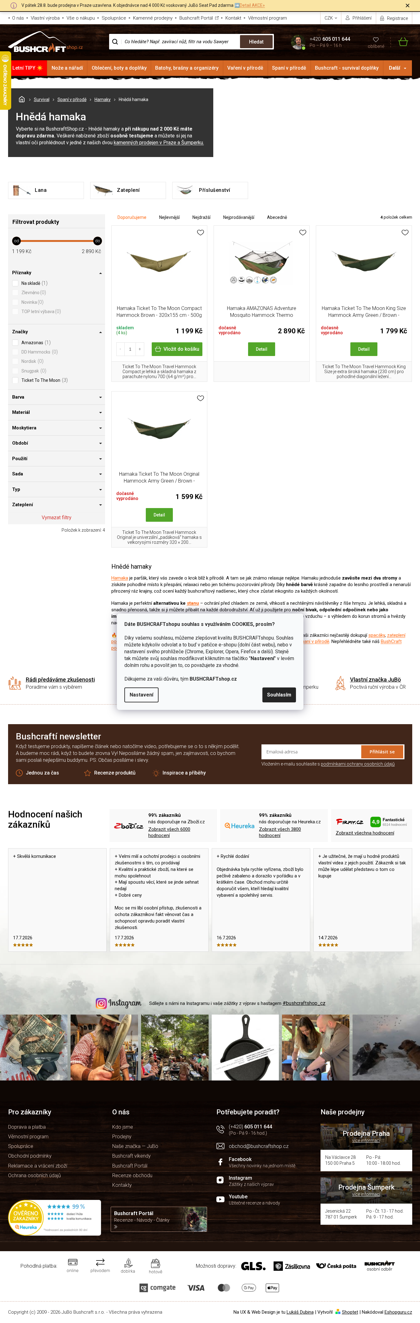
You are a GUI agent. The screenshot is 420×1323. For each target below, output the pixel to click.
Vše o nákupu (81, 18)
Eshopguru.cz (398, 1312)
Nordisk (31, 361)
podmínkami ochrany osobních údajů (358, 763)
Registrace (397, 18)
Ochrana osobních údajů (34, 1175)
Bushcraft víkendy (131, 1156)
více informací (366, 1140)
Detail (261, 349)
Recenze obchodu (132, 1175)
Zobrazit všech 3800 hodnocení (280, 832)
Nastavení (141, 695)
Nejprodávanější (238, 217)
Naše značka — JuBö (135, 1146)
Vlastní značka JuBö (375, 679)
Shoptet (350, 1312)
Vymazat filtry (57, 517)
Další (394, 68)
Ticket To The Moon (43, 380)
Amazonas (35, 342)
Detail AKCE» (252, 5)
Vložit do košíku (181, 349)
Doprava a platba (27, 1127)
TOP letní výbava (40, 311)
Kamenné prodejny (153, 18)
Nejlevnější (169, 217)
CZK (329, 18)
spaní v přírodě (314, 641)
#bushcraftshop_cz (304, 1003)
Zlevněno (32, 292)
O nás (18, 18)
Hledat (256, 42)
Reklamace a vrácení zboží (37, 1166)
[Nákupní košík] (399, 42)
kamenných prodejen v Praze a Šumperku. (159, 143)
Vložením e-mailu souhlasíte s (328, 763)
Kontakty (122, 1185)
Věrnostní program (267, 18)
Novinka (31, 302)
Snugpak (33, 371)
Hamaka (119, 578)
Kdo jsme (122, 1127)
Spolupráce (114, 18)
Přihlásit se (382, 751)
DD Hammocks (38, 352)
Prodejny (122, 1137)
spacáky (376, 635)
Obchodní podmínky (30, 1156)
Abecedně (277, 217)
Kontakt (233, 18)
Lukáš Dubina (300, 1312)
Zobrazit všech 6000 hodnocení (169, 832)
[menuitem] (27, 68)
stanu (193, 603)
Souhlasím (279, 695)
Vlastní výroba (45, 18)
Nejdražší (201, 217)
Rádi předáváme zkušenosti (60, 679)
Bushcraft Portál (196, 18)
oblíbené (376, 46)
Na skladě (33, 283)
